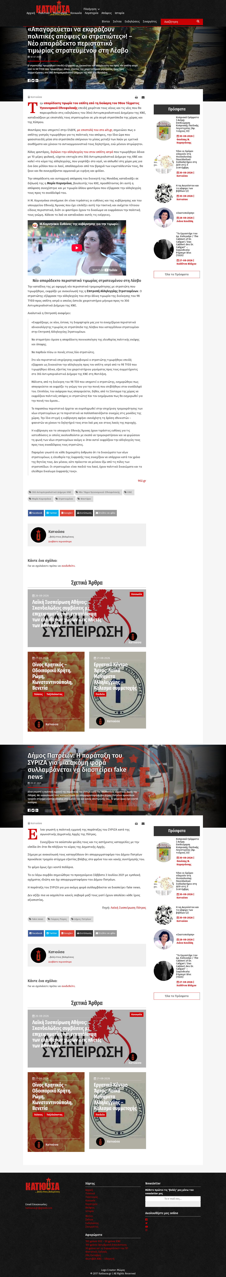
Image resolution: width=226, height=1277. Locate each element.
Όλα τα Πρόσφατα (177, 274)
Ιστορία (119, 13)
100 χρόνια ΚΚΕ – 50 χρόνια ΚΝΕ (103, 1241)
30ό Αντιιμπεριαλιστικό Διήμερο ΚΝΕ (51, 492)
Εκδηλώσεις (132, 21)
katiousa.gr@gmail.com (38, 1207)
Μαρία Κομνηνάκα (41, 498)
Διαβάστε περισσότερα (60, 541)
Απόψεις (106, 13)
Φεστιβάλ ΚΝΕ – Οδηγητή (99, 1258)
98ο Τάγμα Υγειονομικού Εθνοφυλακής (99, 492)
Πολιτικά (44, 13)
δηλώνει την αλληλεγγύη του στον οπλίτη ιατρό (82, 152)
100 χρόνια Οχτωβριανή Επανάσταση (106, 1244)
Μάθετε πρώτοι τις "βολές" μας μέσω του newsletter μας (169, 1191)
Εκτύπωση (85, 513)
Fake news (37, 919)
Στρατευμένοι (65, 498)
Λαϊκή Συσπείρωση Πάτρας (128, 907)
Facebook (37, 513)
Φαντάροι (85, 498)
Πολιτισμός (60, 13)
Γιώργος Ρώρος (58, 919)
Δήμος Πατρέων (82, 919)
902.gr (142, 481)
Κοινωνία (76, 13)
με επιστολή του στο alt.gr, (95, 130)
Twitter (53, 513)
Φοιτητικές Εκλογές (96, 1251)
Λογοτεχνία (91, 1204)
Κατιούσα (36, 97)
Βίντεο (106, 21)
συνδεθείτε (68, 566)
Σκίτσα (117, 21)
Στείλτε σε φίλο (106, 513)
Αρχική (31, 13)
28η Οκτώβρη (93, 1255)
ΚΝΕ (129, 492)
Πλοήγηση (90, 9)
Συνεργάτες (150, 21)
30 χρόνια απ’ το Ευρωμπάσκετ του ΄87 (106, 1248)
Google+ (68, 513)
